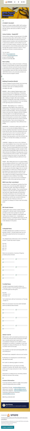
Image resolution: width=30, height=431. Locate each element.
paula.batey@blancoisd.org (9, 393)
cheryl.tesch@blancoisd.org (20, 390)
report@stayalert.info (13, 55)
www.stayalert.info (11, 54)
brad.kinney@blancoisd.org (19, 387)
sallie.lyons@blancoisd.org (20, 389)
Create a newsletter (7, 427)
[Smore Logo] (8, 2)
